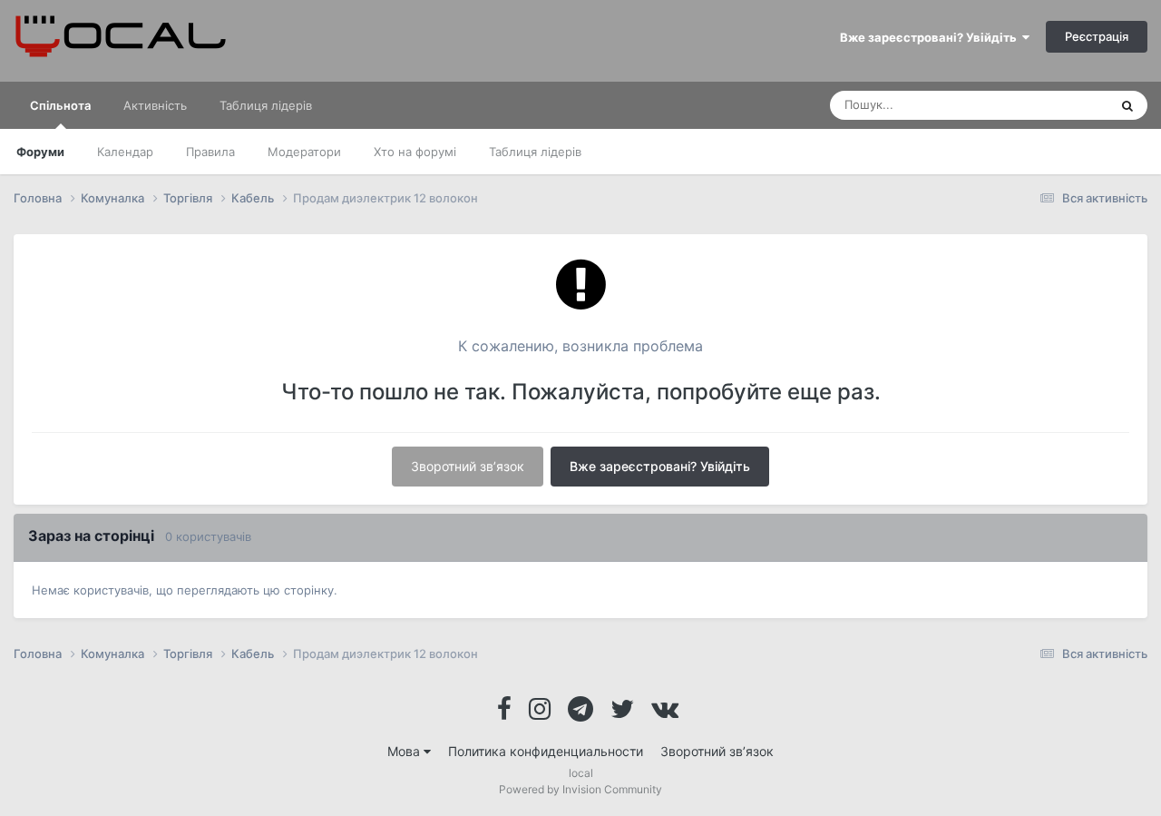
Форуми (40, 151)
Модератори (304, 151)
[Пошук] (1127, 105)
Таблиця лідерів (535, 151)
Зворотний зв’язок (467, 466)
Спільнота (60, 105)
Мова (405, 751)
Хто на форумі (415, 151)
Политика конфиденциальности (545, 751)
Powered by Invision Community (580, 789)
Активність (155, 105)
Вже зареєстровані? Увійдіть (931, 37)
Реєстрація (1096, 36)
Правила (210, 151)
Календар (125, 151)
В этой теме (1051, 105)
